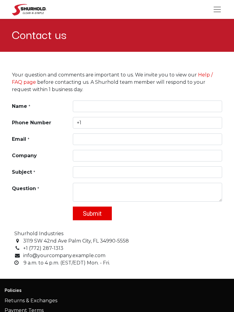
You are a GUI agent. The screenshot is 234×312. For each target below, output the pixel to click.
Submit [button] (92, 213)
